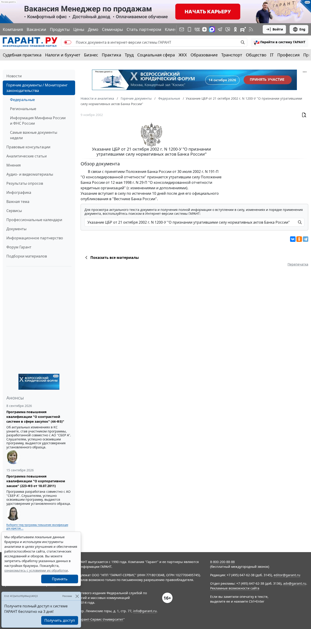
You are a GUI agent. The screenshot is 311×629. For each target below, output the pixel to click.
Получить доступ (59, 620)
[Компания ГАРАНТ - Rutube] (243, 29)
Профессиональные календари (34, 219)
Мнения (13, 165)
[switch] (67, 42)
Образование (204, 55)
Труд (129, 55)
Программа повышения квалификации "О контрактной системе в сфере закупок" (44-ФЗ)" (35, 417)
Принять (60, 578)
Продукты (60, 29)
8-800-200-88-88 (222, 562)
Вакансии (36, 29)
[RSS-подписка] (251, 29)
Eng (302, 29)
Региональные (23, 108)
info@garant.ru (145, 611)
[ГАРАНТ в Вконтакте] (197, 29)
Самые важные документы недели (33, 135)
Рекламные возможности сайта (234, 588)
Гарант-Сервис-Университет (101, 619)
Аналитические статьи (26, 156)
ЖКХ (182, 55)
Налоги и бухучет (62, 55)
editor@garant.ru (287, 575)
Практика (111, 55)
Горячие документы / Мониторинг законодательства (37, 88)
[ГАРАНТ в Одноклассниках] (235, 29)
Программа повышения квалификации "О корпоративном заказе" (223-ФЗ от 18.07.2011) (35, 481)
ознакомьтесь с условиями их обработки (36, 570)
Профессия (288, 55)
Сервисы (14, 210)
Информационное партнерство (34, 237)
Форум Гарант (18, 247)
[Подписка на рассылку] (181, 29)
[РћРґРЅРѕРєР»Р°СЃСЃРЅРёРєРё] (299, 239)
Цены (78, 29)
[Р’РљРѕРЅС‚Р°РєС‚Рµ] (293, 239)
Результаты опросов (24, 183)
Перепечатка (298, 264)
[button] (279, 42)
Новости (14, 75)
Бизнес (91, 55)
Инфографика (18, 192)
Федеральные (22, 99)
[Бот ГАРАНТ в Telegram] (227, 29)
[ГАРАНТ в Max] (212, 29)
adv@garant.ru (294, 583)
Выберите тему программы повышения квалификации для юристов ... (37, 526)
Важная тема (17, 201)
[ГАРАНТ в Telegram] (220, 29)
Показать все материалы (114, 257)
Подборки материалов (26, 256)
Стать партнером (144, 29)
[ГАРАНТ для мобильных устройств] (189, 29)
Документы (16, 228)
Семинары (112, 29)
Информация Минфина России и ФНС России (38, 120)
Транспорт (231, 55)
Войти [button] (278, 29)
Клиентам (174, 29)
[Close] (77, 596)
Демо (93, 29)
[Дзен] (204, 29)
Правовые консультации (28, 146)
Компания (13, 29)
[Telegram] (305, 239)
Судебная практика (22, 55)
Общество (256, 55)
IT (272, 55)
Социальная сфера (156, 55)
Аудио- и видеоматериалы (29, 174)
